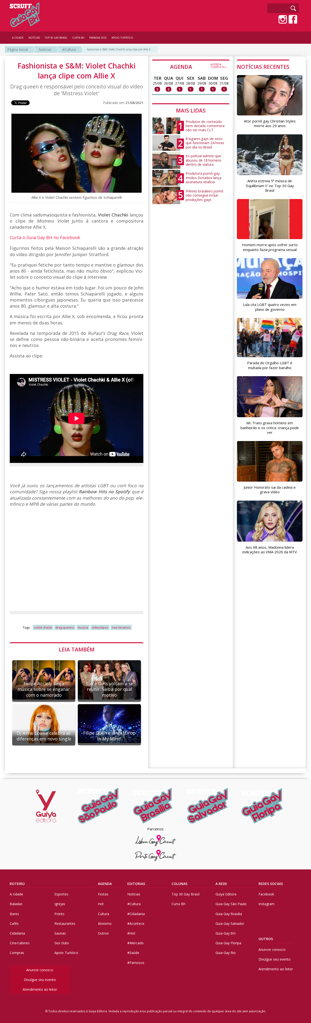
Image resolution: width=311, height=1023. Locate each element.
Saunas (60, 933)
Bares (14, 913)
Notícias (45, 49)
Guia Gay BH (225, 933)
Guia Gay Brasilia (229, 913)
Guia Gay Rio (226, 952)
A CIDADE (18, 37)
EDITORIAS (136, 883)
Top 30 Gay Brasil (185, 894)
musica (83, 627)
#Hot (131, 933)
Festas (103, 894)
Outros (103, 933)
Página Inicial (17, 49)
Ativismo (105, 923)
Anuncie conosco (39, 970)
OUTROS (266, 938)
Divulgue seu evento (40, 979)
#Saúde (133, 952)
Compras (17, 952)
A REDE (221, 883)
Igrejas (59, 904)
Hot (101, 904)
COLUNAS (179, 883)
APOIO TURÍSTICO (122, 37)
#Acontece (135, 923)
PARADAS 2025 (98, 37)
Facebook (266, 894)
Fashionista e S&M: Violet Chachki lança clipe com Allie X (118, 49)
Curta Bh (178, 904)
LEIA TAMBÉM (77, 649)
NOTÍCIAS (34, 37)
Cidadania (17, 933)
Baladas (16, 904)
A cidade (16, 894)
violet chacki (43, 627)
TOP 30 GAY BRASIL (56, 37)
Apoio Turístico (66, 952)
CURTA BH (78, 37)
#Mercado (135, 943)
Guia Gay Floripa (228, 943)
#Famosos (135, 962)
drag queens (64, 627)
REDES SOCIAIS (271, 883)
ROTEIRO (17, 883)
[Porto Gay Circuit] (155, 855)
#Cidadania (136, 913)
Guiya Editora (226, 894)
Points (59, 913)
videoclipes (100, 627)
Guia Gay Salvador (230, 923)
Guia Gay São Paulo (231, 904)
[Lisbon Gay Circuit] (155, 840)
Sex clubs (61, 943)
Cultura (103, 913)
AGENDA (198, 66)
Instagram (267, 904)
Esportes (61, 894)
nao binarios (121, 627)
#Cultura (69, 49)
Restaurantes (64, 923)
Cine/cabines (20, 943)
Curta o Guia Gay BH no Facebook (45, 237)
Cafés (14, 923)
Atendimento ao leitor (40, 989)
